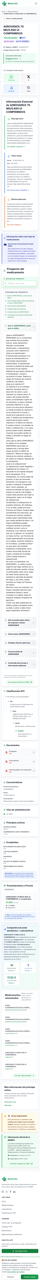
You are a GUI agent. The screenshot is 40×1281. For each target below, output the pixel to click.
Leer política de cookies (16, 1272)
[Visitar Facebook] (10, 1192)
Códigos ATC (7, 1227)
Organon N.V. (12, 59)
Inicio (3, 11)
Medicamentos (13, 11)
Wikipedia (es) (10, 1102)
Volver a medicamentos (14, 18)
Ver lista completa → (14, 225)
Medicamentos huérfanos (12, 1234)
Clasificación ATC (9, 1213)
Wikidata (7, 1105)
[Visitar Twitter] (7, 1192)
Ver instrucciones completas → (18, 190)
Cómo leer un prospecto (11, 1223)
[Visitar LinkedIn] (14, 1192)
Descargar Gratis (21, 1251)
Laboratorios (7, 1209)
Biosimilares (6, 1230)
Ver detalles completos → (16, 146)
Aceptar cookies (29, 1277)
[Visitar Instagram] (3, 1192)
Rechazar (10, 1277)
